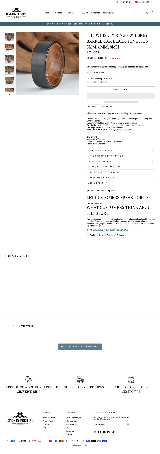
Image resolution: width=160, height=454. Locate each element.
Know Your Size (109, 12)
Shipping (69, 434)
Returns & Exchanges (73, 417)
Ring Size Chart (71, 424)
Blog (44, 427)
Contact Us (70, 431)
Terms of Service (49, 417)
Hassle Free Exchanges (103, 172)
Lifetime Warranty (72, 421)
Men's (47, 12)
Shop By (71, 12)
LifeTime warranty (100, 150)
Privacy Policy (48, 421)
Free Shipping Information (105, 156)
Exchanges (95, 12)
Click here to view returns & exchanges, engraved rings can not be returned (117, 66)
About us (46, 424)
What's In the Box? (100, 161)
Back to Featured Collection (81, 346)
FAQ (67, 427)
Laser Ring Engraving (102, 177)
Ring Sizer (84, 12)
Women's (58, 12)
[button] (121, 96)
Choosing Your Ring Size (104, 167)
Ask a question (98, 183)
